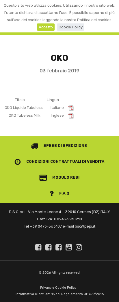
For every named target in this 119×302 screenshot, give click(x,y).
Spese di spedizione (64, 145)
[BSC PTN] (59, 247)
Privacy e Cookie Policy (58, 288)
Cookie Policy (71, 27)
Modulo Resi (65, 177)
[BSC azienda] (49, 247)
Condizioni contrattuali (53, 161)
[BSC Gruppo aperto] (39, 247)
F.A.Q (63, 193)
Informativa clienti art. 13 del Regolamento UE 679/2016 (60, 294)
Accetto (46, 27)
